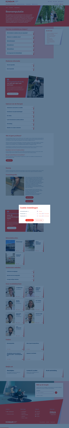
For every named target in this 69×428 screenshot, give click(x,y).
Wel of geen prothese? (51, 36)
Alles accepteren (30, 220)
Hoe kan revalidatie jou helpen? (52, 33)
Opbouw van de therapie (51, 35)
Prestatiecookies (23, 213)
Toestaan (40, 211)
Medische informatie (50, 34)
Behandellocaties (50, 39)
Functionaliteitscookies (24, 211)
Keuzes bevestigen (39, 220)
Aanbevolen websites (50, 40)
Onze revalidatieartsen (51, 41)
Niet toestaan (46, 213)
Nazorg (48, 37)
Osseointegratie (49, 38)
